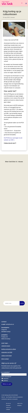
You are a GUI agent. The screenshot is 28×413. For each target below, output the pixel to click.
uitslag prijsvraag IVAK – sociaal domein (13, 267)
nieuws (13, 17)
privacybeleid (19, 397)
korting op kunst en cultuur (8, 349)
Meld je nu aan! (7, 384)
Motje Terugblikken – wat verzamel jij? (13, 228)
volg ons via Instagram (19, 404)
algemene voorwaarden (13, 399)
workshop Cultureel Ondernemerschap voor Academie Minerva (13, 186)
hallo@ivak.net (10, 324)
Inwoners (5, 378)
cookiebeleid (4, 399)
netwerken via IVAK (6, 352)
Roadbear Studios (12, 397)
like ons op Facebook (8, 404)
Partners (5, 380)
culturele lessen (5, 346)
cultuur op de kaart (6, 355)
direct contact (5, 359)
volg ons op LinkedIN (8, 408)
